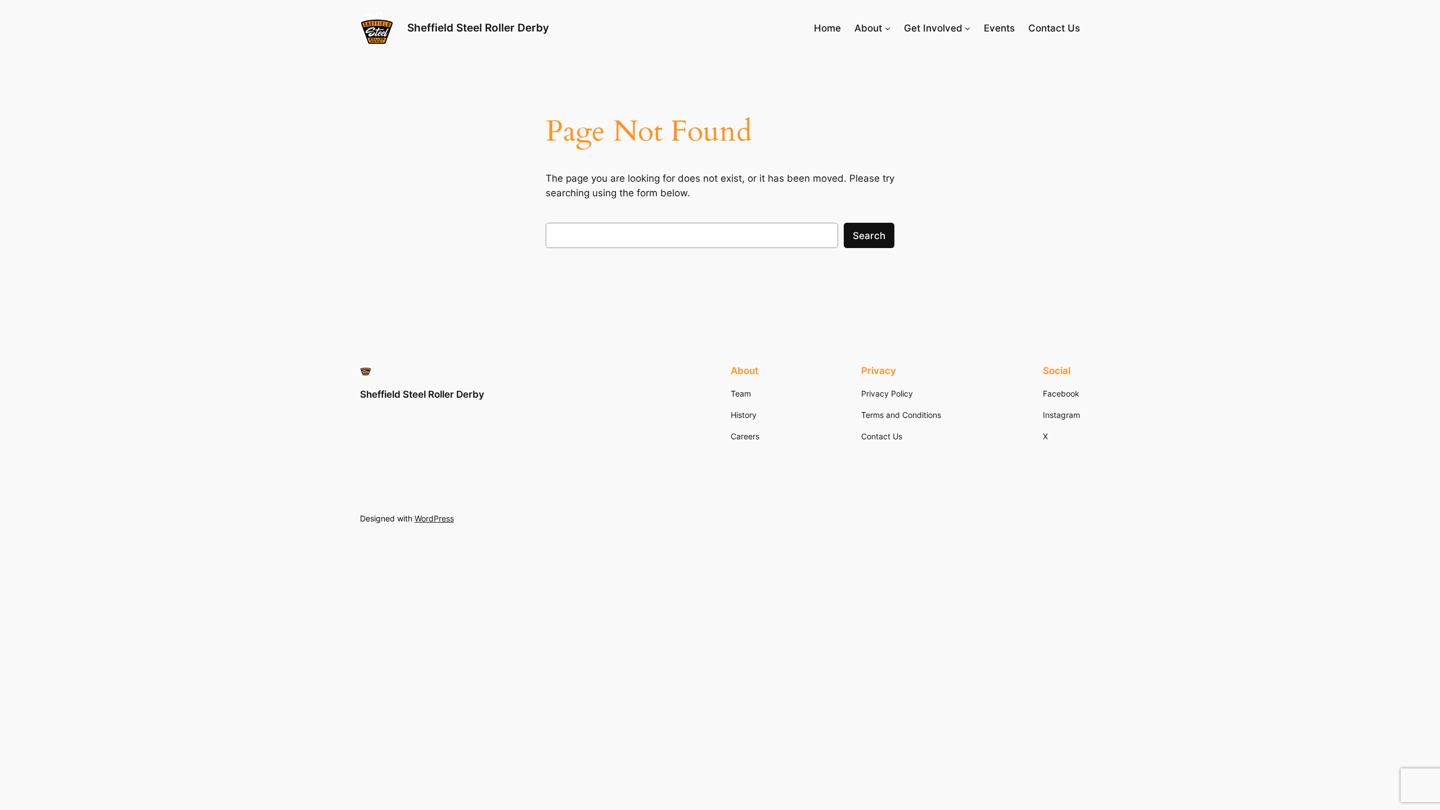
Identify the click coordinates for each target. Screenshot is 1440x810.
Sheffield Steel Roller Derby (478, 27)
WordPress (434, 518)
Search (869, 235)
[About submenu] (887, 28)
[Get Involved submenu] (967, 28)
